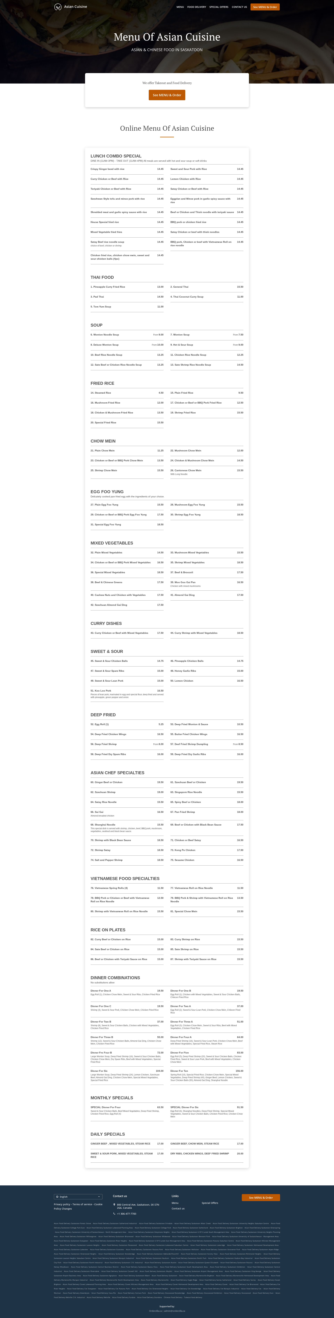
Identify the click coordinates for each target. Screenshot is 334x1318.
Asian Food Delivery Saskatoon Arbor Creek (192, 1223)
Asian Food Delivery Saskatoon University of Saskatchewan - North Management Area (90, 1232)
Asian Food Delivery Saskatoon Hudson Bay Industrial (230, 1258)
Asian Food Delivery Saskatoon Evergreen (71, 1241)
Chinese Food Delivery (173, 1297)
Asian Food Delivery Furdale (123, 1297)
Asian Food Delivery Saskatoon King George (243, 1271)
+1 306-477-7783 (126, 1213)
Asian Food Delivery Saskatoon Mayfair (156, 1271)
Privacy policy (62, 1204)
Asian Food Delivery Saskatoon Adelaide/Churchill (158, 1254)
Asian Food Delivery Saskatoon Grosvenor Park (220, 1249)
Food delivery (196, 7)
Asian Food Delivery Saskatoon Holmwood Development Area (253, 1245)
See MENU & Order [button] (265, 7)
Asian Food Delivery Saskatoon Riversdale (81, 1271)
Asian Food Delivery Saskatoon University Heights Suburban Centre (241, 1223)
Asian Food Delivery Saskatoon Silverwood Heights (75, 1254)
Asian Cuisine (75, 6)
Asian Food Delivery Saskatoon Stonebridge (116, 1254)
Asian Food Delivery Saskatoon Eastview (107, 1249)
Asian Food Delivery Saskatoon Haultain (152, 1258)
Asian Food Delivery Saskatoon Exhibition (227, 1267)
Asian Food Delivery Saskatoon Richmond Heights (240, 1254)
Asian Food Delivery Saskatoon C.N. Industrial (124, 1262)
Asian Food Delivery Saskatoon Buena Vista (139, 1267)
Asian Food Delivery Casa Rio (104, 1293)
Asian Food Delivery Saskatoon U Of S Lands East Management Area (157, 1241)
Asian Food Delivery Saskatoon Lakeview (71, 1249)
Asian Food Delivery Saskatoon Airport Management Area (198, 1271)
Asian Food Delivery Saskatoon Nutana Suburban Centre (210, 1241)
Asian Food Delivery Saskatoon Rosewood (119, 1245)
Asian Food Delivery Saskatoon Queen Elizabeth (198, 1262)
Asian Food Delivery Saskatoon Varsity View (199, 1254)
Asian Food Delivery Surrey (244, 1280)
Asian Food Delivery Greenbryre (76, 1293)
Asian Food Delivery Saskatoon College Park (153, 1227)
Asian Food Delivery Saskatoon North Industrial (83, 1262)
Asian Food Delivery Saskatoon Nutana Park (144, 1249)
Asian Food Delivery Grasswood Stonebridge (166, 1293)
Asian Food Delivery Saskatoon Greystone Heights (149, 1232)
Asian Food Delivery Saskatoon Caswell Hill (119, 1271)
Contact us (239, 7)
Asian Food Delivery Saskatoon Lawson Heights (80, 1245)
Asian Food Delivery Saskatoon (164, 1275)
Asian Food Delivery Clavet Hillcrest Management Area (131, 1284)
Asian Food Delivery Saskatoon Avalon (160, 1262)
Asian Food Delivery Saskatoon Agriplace (100, 1275)
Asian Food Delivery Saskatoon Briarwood (115, 1236)
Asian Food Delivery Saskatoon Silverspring (262, 1227)
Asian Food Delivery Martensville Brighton (196, 1275)
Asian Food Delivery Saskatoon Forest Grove (72, 1223)
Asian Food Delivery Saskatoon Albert (134, 1275)
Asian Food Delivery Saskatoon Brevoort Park (191, 1236)
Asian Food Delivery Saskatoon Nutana (236, 1262)
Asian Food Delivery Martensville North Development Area (114, 1280)
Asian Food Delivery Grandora (149, 1297)
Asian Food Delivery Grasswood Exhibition (204, 1293)
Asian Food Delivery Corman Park (132, 1293)
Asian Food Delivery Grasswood (237, 1293)
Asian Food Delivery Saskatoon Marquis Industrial (113, 1258)
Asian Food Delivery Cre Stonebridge (185, 1288)
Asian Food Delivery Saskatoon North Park (188, 1258)
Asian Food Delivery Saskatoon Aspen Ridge (260, 1249)
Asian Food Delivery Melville (98, 1297)
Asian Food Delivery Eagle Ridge (184, 1280)
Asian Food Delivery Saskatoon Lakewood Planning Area (110, 1227)
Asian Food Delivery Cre (251, 1288)
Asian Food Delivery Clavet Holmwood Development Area (179, 1284)
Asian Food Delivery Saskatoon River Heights (108, 1241)
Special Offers (218, 7)
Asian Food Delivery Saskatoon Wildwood (153, 1236)
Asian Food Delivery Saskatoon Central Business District (95, 1267)
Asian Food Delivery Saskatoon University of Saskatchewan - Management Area (245, 1236)
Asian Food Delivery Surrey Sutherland (215, 1280)
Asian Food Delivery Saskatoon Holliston (182, 1249)
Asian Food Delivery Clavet (216, 1284)
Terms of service (82, 1204)
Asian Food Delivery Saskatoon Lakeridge (207, 1245)
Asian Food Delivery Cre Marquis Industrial (221, 1288)
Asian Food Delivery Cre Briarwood (243, 1284)
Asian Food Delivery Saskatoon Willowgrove (78, 1236)
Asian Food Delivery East (263, 1293)
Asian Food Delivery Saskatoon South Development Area (184, 1267)
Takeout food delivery (193, 1297)
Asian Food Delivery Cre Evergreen (81, 1288)
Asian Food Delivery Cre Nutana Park (113, 1288)
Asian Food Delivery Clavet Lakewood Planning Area (84, 1284)
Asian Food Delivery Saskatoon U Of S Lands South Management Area (200, 1232)
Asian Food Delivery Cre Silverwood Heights (150, 1288)
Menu (180, 7)
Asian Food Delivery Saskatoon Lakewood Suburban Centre (163, 1245)
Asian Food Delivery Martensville (154, 1280)
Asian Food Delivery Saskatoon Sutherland (190, 1227)
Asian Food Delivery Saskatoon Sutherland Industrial (115, 1223)
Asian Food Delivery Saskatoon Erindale (155, 1223)
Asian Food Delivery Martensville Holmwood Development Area (242, 1275)
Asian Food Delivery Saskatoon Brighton (226, 1227)
